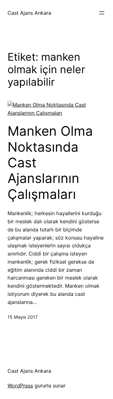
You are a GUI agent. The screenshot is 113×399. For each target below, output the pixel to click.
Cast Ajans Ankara (29, 13)
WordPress (20, 385)
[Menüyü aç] (101, 13)
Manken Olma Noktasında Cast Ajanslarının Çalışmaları (50, 162)
